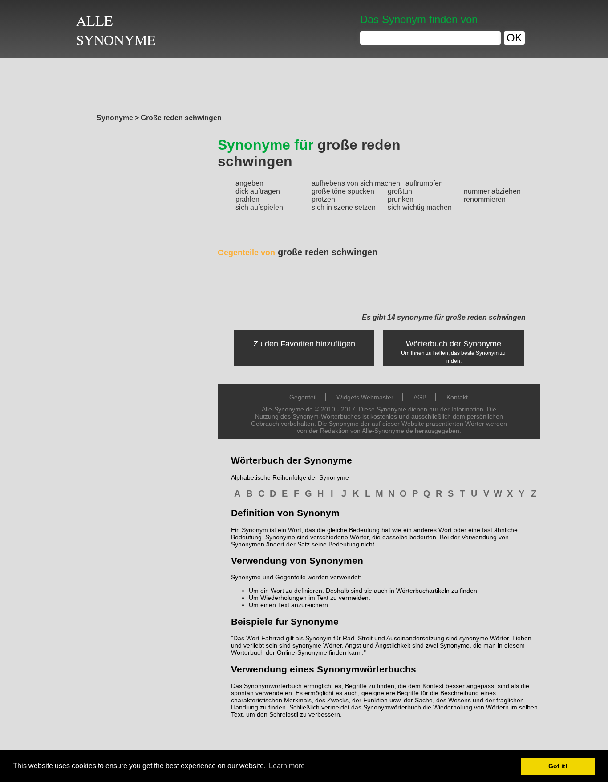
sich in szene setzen (344, 207)
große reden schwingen (297, 252)
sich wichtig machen (420, 207)
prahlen (247, 199)
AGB (419, 397)
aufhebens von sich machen (356, 183)
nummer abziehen (492, 191)
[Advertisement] (304, 83)
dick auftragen (257, 191)
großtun (400, 191)
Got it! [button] (557, 766)
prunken (400, 199)
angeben (249, 183)
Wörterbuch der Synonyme (453, 343)
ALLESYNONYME (116, 30)
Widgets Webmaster (364, 397)
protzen (323, 199)
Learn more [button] (287, 766)
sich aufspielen (259, 207)
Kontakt (457, 397)
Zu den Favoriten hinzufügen (304, 343)
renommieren (485, 199)
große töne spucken (343, 191)
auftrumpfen (424, 183)
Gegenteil (302, 397)
